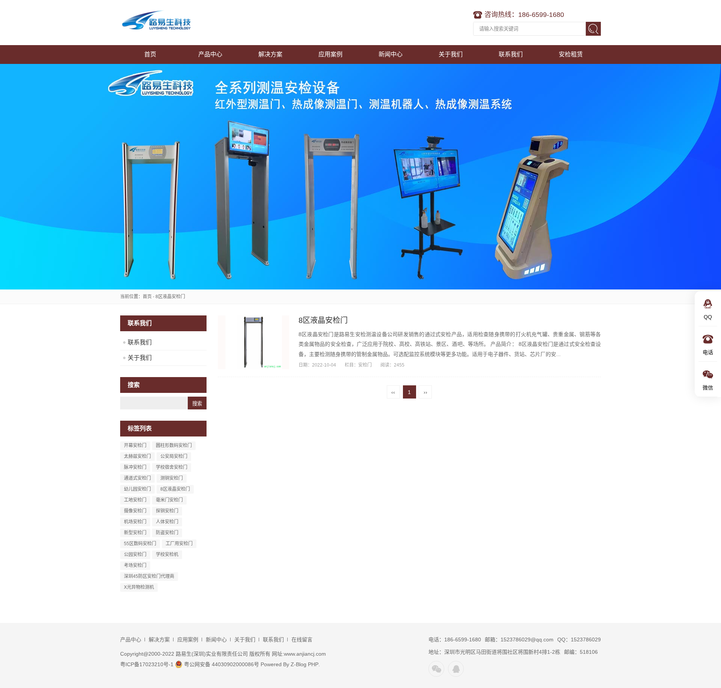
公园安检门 (135, 554)
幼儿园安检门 (137, 489)
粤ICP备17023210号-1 (146, 664)
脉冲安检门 (135, 467)
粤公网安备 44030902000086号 (221, 664)
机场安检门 (135, 521)
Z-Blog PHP (304, 664)
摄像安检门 (135, 511)
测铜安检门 (171, 478)
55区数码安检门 (140, 543)
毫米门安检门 (169, 500)
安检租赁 (571, 54)
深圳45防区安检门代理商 (149, 576)
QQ (456, 669)
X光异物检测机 (139, 587)
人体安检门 (167, 521)
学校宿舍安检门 (171, 467)
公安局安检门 (173, 456)
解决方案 (270, 54)
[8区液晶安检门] (253, 342)
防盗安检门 (167, 532)
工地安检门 (135, 500)
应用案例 (330, 54)
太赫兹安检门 (137, 456)
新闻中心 (391, 54)
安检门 (365, 365)
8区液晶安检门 (175, 489)
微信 (436, 669)
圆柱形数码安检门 (174, 445)
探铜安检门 (167, 511)
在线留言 (301, 639)
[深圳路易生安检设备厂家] (167, 23)
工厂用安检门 (179, 543)
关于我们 (451, 54)
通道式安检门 (137, 478)
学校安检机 (167, 554)
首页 (150, 54)
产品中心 (210, 54)
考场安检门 (135, 565)
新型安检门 (135, 532)
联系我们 (511, 54)
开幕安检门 (135, 445)
